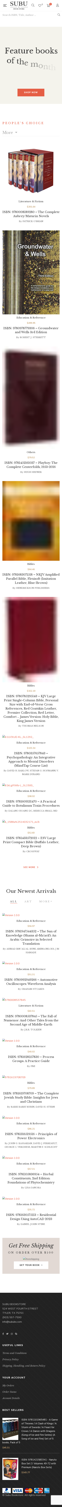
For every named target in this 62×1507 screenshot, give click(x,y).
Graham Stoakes (33, 989)
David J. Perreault (45, 1143)
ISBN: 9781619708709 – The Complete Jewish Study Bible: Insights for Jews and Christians (31, 1097)
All (13, 901)
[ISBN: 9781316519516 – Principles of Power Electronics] (31, 1118)
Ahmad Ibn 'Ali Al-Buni (21, 949)
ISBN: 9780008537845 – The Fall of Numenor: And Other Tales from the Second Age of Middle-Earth (31, 1020)
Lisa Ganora (33, 1187)
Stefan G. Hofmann (43, 770)
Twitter (7, 1334)
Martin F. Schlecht (44, 1147)
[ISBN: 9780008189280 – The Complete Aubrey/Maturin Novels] (31, 171)
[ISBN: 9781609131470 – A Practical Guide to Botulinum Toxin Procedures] (31, 785)
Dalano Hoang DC (20, 810)
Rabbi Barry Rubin (22, 1107)
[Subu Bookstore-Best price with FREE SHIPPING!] (19, 5)
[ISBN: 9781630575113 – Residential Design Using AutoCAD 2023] (31, 1199)
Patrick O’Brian (33, 221)
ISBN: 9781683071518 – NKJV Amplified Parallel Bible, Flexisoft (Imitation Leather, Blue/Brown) (31, 579)
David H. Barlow (18, 770)
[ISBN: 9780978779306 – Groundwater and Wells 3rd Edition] (31, 272)
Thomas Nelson (33, 726)
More (8, 132)
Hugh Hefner (33, 472)
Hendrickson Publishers (32, 588)
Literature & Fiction (31, 201)
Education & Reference (31, 317)
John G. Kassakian (20, 1143)
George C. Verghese (17, 1147)
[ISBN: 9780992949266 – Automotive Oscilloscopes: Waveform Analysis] (31, 963)
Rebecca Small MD (45, 810)
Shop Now (31, 92)
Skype (16, 1334)
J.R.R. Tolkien (32, 1029)
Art (28, 901)
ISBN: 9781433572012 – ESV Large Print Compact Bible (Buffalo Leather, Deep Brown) (31, 842)
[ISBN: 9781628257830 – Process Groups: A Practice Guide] (31, 1041)
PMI (33, 1066)
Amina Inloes (45, 949)
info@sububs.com (12, 1322)
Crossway (32, 851)
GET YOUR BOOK (30, 1265)
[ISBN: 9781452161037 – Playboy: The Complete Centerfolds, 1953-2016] (31, 397)
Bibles (31, 563)
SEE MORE (29, 867)
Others (31, 452)
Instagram (12, 1334)
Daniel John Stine (33, 1224)
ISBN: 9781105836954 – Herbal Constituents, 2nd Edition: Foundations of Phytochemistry (31, 1178)
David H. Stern (45, 1107)
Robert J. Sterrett (33, 337)
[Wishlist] (39, 5)
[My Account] (58, 5)
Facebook (3, 1334)
